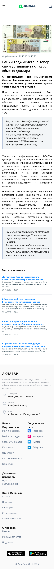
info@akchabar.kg (17, 405)
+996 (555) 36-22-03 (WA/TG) (23, 396)
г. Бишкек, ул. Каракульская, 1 (24, 414)
